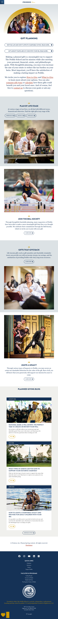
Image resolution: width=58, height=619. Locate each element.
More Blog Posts (28, 533)
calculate (29, 82)
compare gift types (14, 82)
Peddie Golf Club (29, 580)
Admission (29, 565)
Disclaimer (29, 545)
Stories (29, 567)
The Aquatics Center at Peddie (29, 582)
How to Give (32, 77)
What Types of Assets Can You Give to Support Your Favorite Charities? (24, 470)
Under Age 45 (9, 115)
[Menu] (2, 2)
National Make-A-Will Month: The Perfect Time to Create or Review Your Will (26, 426)
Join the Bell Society (29, 219)
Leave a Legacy (29, 365)
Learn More (28, 233)
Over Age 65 (31, 115)
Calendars (29, 563)
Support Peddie (29, 569)
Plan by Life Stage (29, 106)
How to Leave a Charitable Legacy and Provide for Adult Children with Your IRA (25, 515)
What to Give (47, 77)
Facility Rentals (29, 576)
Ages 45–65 (20, 115)
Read (11, 436)
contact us (18, 88)
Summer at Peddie (29, 578)
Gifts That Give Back (29, 249)
